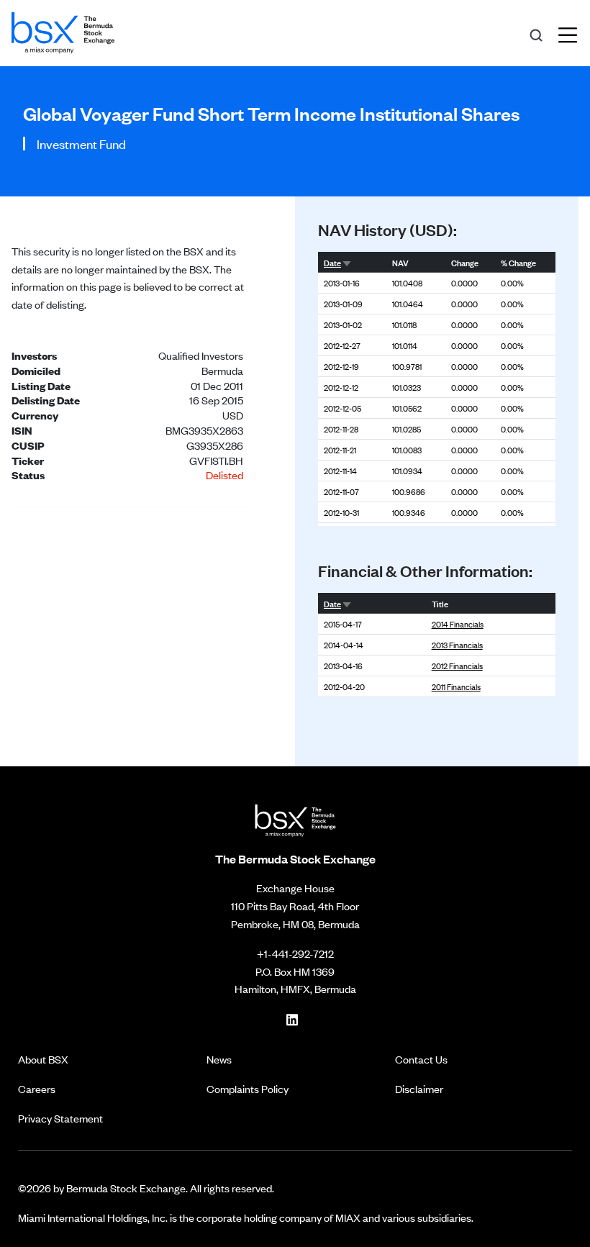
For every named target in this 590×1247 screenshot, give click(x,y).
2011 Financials (456, 686)
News (219, 1058)
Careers (36, 1088)
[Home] (63, 30)
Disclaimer (419, 1088)
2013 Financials (457, 644)
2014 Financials (458, 623)
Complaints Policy (247, 1088)
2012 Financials (457, 665)
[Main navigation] (572, 33)
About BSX (43, 1058)
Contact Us (421, 1058)
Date (332, 262)
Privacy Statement (60, 1117)
